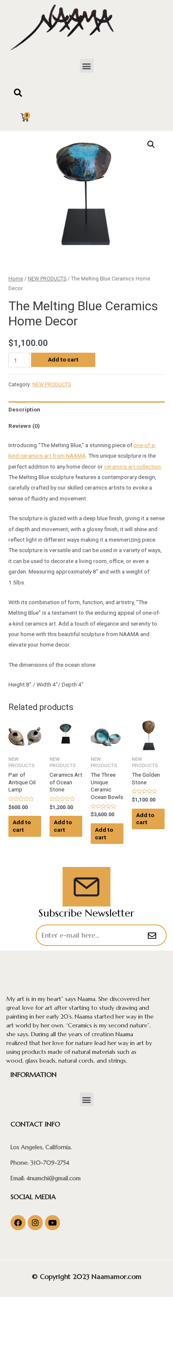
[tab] (86, 409)
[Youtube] (52, 1222)
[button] (87, 66)
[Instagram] (35, 1222)
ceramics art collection (132, 466)
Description (24, 409)
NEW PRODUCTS (47, 278)
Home (15, 278)
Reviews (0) (24, 425)
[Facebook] (18, 1222)
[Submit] (153, 935)
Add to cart (63, 359)
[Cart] (24, 117)
